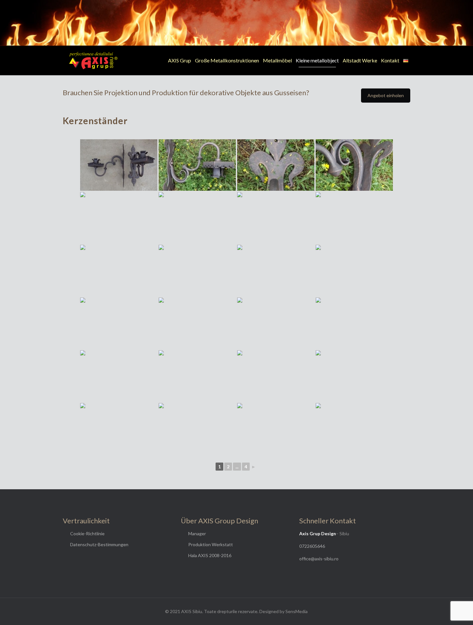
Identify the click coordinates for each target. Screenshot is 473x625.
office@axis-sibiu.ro (319, 558)
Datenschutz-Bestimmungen (99, 544)
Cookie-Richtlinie (87, 533)
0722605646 (312, 546)
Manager (197, 533)
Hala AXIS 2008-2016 (209, 555)
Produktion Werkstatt (210, 544)
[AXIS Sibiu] (93, 60)
